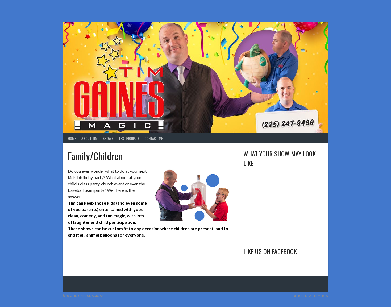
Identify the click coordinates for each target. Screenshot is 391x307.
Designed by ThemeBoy (310, 295)
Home (72, 138)
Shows (108, 138)
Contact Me (153, 138)
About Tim (89, 138)
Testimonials (129, 138)
